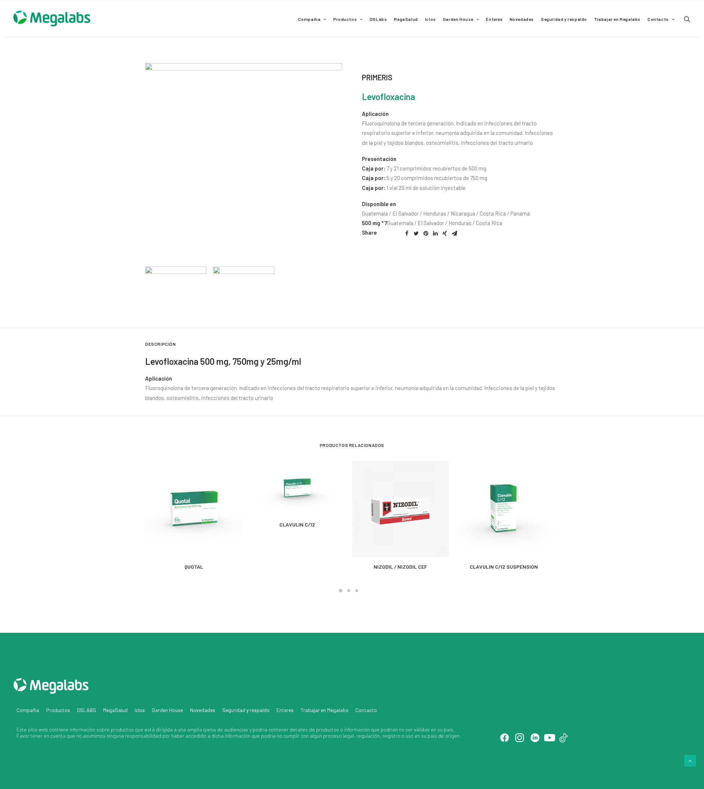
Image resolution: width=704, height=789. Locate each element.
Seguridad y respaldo (564, 19)
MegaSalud (406, 19)
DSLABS (86, 710)
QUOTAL (193, 567)
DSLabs (378, 19)
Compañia (309, 19)
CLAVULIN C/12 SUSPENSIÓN (504, 567)
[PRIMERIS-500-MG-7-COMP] (243, 161)
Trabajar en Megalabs (617, 19)
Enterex (494, 19)
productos (122, 729)
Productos (345, 19)
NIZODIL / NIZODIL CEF (400, 567)
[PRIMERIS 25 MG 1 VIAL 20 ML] (240, 294)
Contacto (658, 19)
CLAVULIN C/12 (297, 524)
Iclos (430, 19)
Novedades (522, 19)
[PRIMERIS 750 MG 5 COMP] (172, 294)
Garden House (458, 19)
